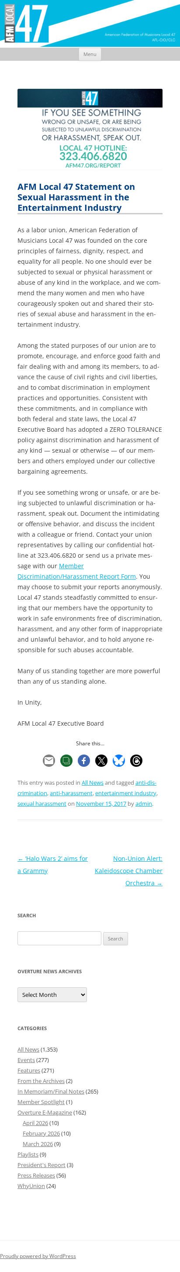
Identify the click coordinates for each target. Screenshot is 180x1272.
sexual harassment (41, 803)
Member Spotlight (41, 1102)
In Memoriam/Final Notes (50, 1091)
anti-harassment (71, 793)
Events (26, 1060)
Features (28, 1070)
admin (143, 803)
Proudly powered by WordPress (38, 1256)
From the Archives (41, 1081)
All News (93, 782)
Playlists (27, 1154)
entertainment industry (125, 793)
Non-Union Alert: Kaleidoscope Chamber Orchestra (129, 870)
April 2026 (35, 1123)
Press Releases (36, 1175)
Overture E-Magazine (44, 1112)
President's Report (41, 1165)
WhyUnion (31, 1186)
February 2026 (41, 1133)
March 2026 (38, 1144)
